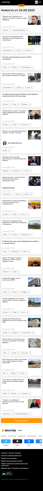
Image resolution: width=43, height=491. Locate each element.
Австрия (15, 332)
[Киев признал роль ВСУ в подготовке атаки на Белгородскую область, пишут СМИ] (34, 363)
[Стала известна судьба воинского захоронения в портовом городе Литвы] (34, 383)
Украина (5, 30)
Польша (27, 194)
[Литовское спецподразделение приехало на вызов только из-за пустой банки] (34, 40)
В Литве (28, 50)
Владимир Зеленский (19, 30)
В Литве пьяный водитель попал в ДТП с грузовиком (17, 58)
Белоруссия (25, 234)
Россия (5, 292)
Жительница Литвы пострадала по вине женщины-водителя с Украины (14, 74)
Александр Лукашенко (21, 414)
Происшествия (7, 50)
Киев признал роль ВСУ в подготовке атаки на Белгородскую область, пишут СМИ (14, 361)
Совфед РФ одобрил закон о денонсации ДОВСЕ (11, 279)
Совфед (24, 292)
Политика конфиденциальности (11, 455)
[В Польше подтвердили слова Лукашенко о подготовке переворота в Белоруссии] (34, 224)
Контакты (18, 453)
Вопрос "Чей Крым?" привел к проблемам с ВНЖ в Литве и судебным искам (12, 259)
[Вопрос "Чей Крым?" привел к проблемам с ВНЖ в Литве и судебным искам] (34, 261)
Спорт (23, 214)
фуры (25, 251)
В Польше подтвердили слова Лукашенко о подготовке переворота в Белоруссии (14, 222)
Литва (18, 50)
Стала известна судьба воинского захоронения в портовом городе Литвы (13, 381)
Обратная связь (6, 468)
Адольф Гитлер (27, 332)
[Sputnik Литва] (6, 3)
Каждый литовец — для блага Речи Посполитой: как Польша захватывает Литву (13, 178)
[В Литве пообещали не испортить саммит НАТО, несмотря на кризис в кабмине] (34, 302)
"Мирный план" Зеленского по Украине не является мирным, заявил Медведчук (14, 18)
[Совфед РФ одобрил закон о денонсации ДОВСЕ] (34, 282)
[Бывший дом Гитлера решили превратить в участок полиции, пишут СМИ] (34, 322)
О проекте (4, 453)
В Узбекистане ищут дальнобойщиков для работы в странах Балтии (20, 242)
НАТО (23, 312)
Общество (24, 104)
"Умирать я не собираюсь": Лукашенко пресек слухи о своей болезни (13, 401)
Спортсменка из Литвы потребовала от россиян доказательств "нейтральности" (14, 202)
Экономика (25, 353)
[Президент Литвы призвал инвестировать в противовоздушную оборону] (34, 161)
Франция (5, 170)
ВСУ (4, 373)
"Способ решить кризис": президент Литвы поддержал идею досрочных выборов (14, 112)
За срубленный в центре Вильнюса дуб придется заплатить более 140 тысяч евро (20, 95)
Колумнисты (6, 194)
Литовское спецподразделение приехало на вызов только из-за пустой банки (12, 38)
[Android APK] (7, 474)
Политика (24, 124)
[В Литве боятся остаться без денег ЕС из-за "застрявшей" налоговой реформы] (34, 343)
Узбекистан (15, 251)
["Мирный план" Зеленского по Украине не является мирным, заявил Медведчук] (34, 20)
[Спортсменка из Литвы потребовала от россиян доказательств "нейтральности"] (34, 204)
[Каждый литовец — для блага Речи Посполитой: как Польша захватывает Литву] (34, 181)
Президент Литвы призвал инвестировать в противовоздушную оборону (14, 158)
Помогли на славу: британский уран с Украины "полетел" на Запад (14, 132)
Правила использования (9, 458)
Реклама (11, 453)
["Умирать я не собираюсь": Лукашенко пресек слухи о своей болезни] (34, 404)
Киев (22, 373)
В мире (5, 150)
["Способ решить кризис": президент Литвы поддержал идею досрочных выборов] (34, 114)
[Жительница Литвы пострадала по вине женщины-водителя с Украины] (34, 77)
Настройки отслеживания (20, 468)
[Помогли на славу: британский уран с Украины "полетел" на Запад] (34, 135)
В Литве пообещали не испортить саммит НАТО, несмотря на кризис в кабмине (14, 300)
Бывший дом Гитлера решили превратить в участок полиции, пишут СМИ (14, 320)
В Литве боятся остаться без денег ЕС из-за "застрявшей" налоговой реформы (13, 340)
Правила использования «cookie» (12, 461)
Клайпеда (24, 393)
